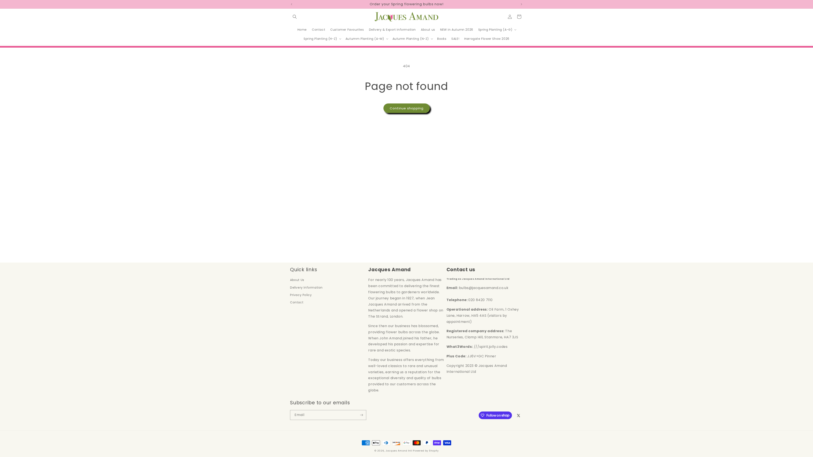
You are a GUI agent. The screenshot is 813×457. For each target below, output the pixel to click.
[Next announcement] (521, 4)
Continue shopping (406, 108)
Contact (296, 302)
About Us (297, 280)
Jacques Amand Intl (399, 450)
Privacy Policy (301, 295)
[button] (294, 16)
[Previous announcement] (291, 4)
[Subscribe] (361, 415)
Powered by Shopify (426, 450)
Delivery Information (306, 287)
